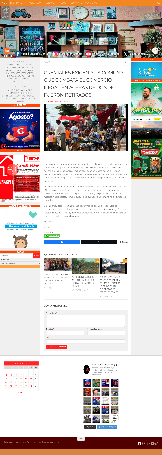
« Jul (20, 393)
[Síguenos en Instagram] (144, 443)
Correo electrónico (95, 329)
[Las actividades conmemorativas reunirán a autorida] (105, 401)
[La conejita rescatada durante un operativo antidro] (96, 419)
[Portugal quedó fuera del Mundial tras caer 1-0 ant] (87, 392)
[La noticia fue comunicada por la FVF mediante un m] (87, 419)
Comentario (51, 313)
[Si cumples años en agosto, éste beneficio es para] (87, 383)
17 (6, 382)
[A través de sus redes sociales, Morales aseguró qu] (96, 410)
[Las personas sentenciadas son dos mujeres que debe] (87, 410)
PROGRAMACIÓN (34, 3)
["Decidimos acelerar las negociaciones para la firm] (114, 401)
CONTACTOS (91, 3)
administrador (54, 101)
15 (31, 378)
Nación (47, 62)
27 (21, 386)
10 (6, 378)
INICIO (4, 3)
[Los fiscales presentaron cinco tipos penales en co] (96, 392)
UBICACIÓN (51, 3)
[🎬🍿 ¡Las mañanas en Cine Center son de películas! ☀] (96, 401)
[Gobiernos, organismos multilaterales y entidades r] (105, 419)
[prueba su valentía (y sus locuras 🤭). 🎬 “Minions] (114, 419)
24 (6, 386)
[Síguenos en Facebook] (139, 443)
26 (16, 386)
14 (26, 378)
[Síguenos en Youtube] (152, 443)
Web (48, 337)
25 (11, 386)
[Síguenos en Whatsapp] (148, 443)
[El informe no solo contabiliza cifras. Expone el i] (105, 392)
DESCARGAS (76, 3)
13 (21, 378)
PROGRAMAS (16, 3)
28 (26, 386)
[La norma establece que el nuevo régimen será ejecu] (114, 410)
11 (11, 378)
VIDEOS (62, 3)
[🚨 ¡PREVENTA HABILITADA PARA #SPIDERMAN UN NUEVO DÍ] (114, 383)
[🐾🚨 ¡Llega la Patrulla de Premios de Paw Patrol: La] (96, 383)
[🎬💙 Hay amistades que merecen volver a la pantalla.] (105, 383)
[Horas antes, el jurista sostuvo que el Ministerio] (114, 392)
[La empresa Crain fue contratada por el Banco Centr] (87, 401)
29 (31, 386)
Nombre (50, 329)
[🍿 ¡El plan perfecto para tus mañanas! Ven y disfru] (105, 410)
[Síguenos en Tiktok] (156, 443)
